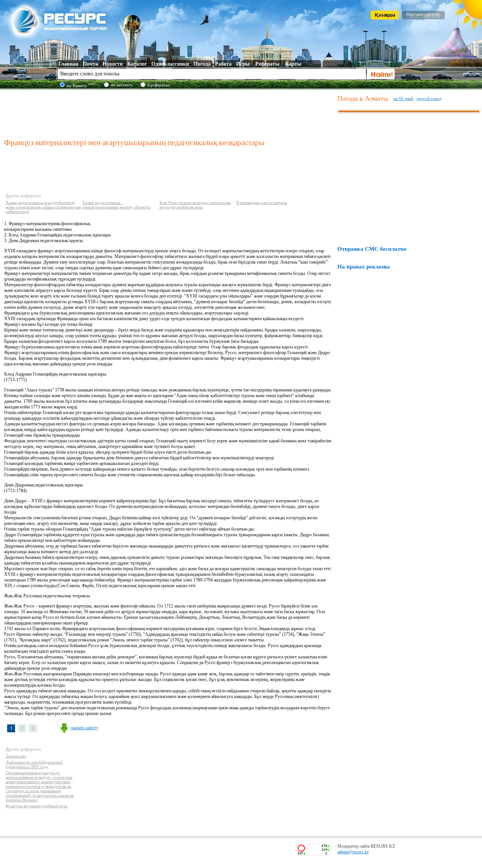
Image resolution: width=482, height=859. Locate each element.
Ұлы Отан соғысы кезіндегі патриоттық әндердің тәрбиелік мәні (194, 204)
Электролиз (16, 756)
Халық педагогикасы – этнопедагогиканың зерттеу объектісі (116, 204)
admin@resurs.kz (353, 851)
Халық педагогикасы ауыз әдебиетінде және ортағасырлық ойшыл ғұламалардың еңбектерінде (43, 207)
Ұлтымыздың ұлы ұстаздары (261, 202)
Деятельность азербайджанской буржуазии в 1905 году (34, 764)
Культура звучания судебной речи (36, 806)
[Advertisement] (169, 113)
